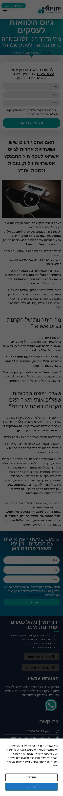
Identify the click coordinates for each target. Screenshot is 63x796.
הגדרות (31, 777)
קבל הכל (31, 786)
